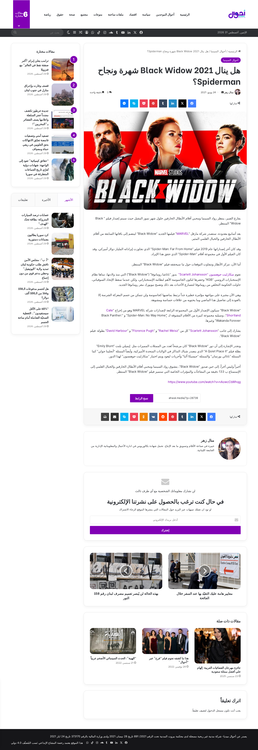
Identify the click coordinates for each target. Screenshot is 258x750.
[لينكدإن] (173, 103)
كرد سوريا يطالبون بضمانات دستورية (38, 237)
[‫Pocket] (144, 103)
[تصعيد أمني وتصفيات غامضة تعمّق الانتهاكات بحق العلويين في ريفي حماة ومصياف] (63, 145)
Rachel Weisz (168, 331)
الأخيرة (46, 200)
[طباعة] (105, 417)
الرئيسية (185, 14)
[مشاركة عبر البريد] (115, 417)
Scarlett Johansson (204, 331)
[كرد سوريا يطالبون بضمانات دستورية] (63, 244)
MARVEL (183, 234)
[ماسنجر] (124, 103)
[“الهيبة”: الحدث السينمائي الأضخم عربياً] (113, 641)
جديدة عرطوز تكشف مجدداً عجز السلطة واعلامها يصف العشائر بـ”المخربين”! (36, 117)
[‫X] (182, 103)
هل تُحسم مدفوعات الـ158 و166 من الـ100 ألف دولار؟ (33, 292)
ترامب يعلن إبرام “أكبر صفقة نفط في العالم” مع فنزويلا (34, 64)
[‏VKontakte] (153, 417)
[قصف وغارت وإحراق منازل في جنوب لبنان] (63, 94)
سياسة (146, 14)
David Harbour (117, 331)
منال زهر (228, 92)
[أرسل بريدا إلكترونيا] (222, 92)
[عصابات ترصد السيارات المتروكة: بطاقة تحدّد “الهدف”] (63, 220)
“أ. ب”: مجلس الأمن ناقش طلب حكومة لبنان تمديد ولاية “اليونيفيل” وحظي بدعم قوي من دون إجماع (34, 269)
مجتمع (84, 14)
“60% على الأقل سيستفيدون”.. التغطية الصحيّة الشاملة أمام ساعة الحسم (33, 315)
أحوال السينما (218, 51)
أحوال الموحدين (165, 14)
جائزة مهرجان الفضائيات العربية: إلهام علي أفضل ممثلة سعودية (219, 669)
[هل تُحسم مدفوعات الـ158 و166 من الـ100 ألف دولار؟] (63, 294)
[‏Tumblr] (163, 103)
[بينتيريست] (153, 103)
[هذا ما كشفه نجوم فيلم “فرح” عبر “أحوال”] (165, 641)
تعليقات (23, 200)
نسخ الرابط (141, 398)
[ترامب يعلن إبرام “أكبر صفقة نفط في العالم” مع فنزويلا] (63, 69)
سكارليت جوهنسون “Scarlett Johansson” (206, 274)
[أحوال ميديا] (237, 14)
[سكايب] (134, 103)
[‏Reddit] (163, 417)
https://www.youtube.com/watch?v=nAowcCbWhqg (204, 382)
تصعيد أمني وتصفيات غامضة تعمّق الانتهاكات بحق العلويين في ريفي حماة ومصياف (35, 142)
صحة (72, 14)
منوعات (98, 14)
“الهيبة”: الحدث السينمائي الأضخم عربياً (113, 658)
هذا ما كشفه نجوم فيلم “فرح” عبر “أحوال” (168, 660)
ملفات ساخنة (116, 14)
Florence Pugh (143, 331)
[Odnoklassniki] (144, 417)
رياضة (47, 14)
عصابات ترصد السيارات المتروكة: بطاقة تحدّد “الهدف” (35, 219)
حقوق (60, 14)
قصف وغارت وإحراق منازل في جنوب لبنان (36, 87)
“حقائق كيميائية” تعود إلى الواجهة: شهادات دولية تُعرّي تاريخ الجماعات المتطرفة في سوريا (34, 167)
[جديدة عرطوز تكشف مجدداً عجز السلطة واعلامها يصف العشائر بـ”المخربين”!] (63, 119)
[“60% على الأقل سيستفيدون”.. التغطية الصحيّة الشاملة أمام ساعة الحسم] (63, 314)
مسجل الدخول (215, 710)
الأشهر (69, 200)
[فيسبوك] (192, 103)
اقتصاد (133, 14)
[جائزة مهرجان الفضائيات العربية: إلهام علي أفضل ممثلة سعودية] (218, 645)
